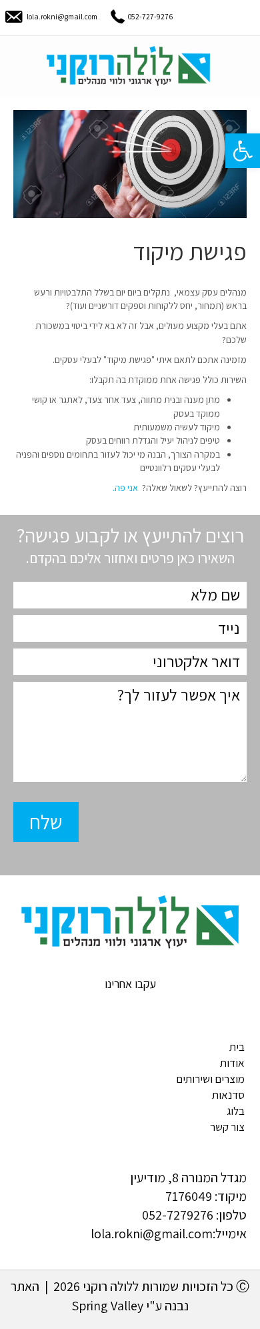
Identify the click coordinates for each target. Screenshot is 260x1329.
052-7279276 (177, 1215)
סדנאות (228, 1094)
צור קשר (227, 1127)
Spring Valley (107, 1305)
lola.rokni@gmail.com (62, 16)
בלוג (236, 1110)
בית (237, 1046)
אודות (232, 1062)
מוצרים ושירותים (210, 1078)
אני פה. (125, 488)
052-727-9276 (150, 16)
